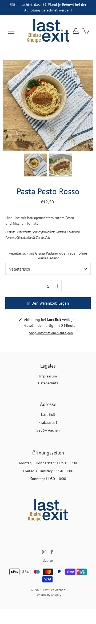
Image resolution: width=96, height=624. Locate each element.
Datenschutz (48, 383)
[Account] (75, 31)
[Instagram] (44, 552)
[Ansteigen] (58, 286)
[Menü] (11, 31)
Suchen (48, 560)
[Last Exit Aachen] (48, 31)
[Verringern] (39, 286)
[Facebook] (51, 552)
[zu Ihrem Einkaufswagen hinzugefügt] (86, 31)
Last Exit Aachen (54, 590)
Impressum (48, 376)
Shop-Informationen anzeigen (51, 333)
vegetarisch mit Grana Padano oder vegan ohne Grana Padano (48, 255)
